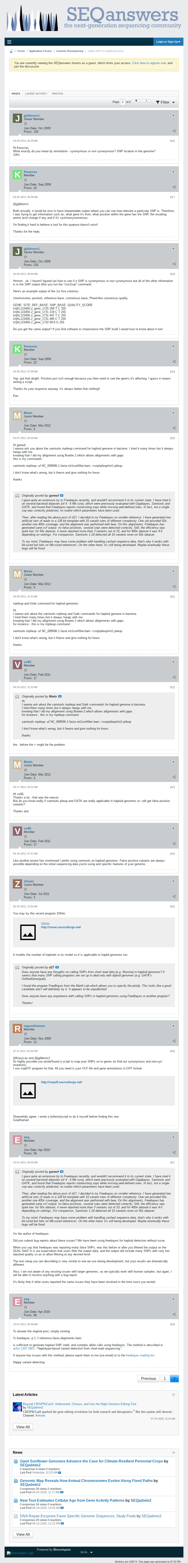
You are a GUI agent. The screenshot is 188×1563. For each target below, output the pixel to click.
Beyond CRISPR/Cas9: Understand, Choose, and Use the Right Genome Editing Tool (79, 1404)
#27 (172, 1162)
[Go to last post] (59, 1473)
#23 (172, 787)
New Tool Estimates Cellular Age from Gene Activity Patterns (72, 1500)
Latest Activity (36, 93)
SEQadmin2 (35, 1407)
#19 (172, 371)
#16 (172, 141)
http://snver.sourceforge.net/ (61, 927)
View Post (61, 495)
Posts (16, 93)
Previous (148, 1378)
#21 (172, 596)
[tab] (16, 93)
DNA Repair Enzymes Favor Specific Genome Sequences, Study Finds (78, 1516)
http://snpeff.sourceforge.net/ (61, 1082)
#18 (172, 274)
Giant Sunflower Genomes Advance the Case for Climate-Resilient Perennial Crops (91, 1461)
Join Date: (30, 128)
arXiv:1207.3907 (24, 1348)
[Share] (174, 130)
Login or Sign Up (167, 41)
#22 (172, 687)
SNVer (45, 923)
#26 (172, 1051)
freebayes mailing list (140, 1355)
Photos (57, 93)
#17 (172, 197)
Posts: (28, 131)
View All (23, 1427)
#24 (172, 853)
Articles (40, 1415)
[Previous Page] (136, 100)
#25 (172, 906)
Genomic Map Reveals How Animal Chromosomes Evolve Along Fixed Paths (86, 1481)
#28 (172, 1324)
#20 (172, 438)
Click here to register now (149, 63)
